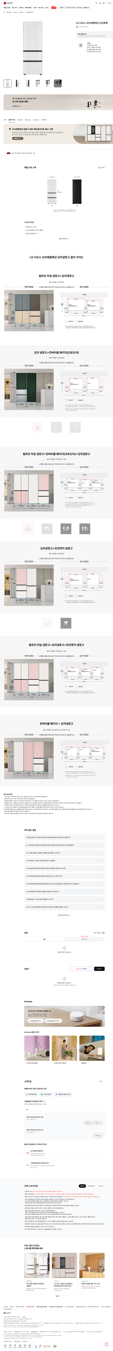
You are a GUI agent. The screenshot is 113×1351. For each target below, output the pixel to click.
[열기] (45, 1101)
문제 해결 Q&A (32, 1094)
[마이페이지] (100, 3)
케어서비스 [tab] (84, 938)
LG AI (46, 8)
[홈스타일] (53, 7)
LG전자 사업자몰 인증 (106, 1306)
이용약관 (12, 1306)
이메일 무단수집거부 (20, 1306)
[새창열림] (62, 7)
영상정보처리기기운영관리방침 (56, 1306)
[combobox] (64, 1109)
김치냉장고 (21, 12)
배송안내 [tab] (82, 1186)
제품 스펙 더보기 (63, 239)
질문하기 (82, 969)
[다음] (104, 1272)
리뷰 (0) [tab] (20, 120)
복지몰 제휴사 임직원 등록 (93, 1306)
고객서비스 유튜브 (7, 1341)
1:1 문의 (24, 1317)
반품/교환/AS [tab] (91, 1186)
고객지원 (21, 8)
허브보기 (57, 1020)
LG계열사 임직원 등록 (80, 1306)
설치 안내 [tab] (101, 1186)
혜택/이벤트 (28, 8)
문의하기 (99, 969)
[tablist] (64, 939)
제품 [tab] (44, 939)
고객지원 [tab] (43, 120)
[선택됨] (37, 427)
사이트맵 (6, 1306)
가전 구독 (14, 8)
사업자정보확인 (34, 1331)
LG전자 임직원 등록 (69, 1306)
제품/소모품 (7, 8)
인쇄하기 (102, 167)
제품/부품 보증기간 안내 (64, 1094)
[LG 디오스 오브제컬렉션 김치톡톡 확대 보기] (33, 48)
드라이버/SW (47, 1094)
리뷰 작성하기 (98, 933)
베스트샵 (40, 8)
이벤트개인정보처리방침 (41, 1306)
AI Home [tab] (36, 120)
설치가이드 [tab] (11, 120)
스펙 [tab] (5, 120)
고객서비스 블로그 (17, 1341)
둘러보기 (38, 1020)
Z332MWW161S (29, 12)
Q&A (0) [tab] (28, 120)
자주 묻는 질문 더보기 (63, 915)
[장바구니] (104, 3)
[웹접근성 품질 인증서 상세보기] (55, 1346)
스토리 (35, 8)
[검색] (96, 3)
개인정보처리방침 (30, 1306)
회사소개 (109, 3)
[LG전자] (8, 3)
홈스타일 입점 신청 (8, 1309)
